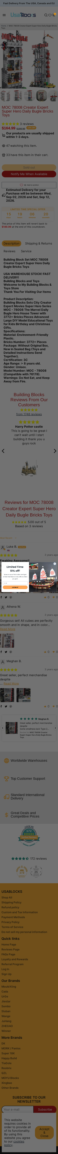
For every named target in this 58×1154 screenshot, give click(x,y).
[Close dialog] (55, 563)
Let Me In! (15, 587)
